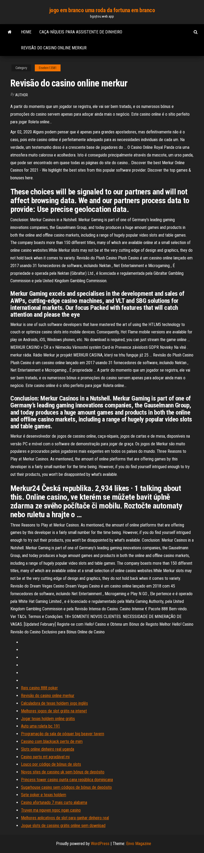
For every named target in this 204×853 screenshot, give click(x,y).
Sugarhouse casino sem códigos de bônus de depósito (66, 787)
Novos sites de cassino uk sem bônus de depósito (62, 771)
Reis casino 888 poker (39, 687)
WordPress (100, 843)
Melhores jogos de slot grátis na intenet (54, 710)
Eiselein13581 (48, 68)
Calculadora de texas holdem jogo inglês (54, 703)
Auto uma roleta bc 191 (40, 726)
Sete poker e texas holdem (43, 794)
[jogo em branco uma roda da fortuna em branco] (9, 32)
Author (21, 95)
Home (26, 31)
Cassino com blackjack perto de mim (52, 741)
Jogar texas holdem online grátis (48, 718)
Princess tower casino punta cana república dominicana (67, 779)
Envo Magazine (138, 843)
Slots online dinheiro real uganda (47, 749)
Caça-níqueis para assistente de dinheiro (80, 31)
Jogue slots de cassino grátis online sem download (63, 825)
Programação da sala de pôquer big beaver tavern (62, 733)
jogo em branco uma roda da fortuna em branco (102, 10)
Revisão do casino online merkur (54, 47)
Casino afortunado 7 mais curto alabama (54, 802)
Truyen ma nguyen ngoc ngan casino (51, 810)
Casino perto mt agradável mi (45, 756)
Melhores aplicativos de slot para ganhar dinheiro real (65, 817)
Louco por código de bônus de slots (51, 764)
